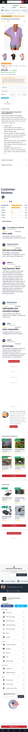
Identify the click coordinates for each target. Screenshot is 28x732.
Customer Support (11, 644)
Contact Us (14, 426)
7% (26, 210)
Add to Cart (15, 726)
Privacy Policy (9, 680)
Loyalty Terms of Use (11, 688)
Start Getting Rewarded (13, 598)
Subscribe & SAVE (21, 574)
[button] (6, 68)
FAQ (20, 590)
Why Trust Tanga (10, 617)
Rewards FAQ (9, 661)
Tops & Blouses (10, 13)
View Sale (14, 475)
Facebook (8, 606)
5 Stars (3, 208)
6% (26, 217)
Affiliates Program (11, 672)
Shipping (8, 648)
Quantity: (3, 94)
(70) (7, 21)
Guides (8, 637)
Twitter (22, 606)
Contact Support (12, 590)
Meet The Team (10, 621)
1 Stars (3, 217)
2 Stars (3, 215)
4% (26, 215)
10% (26, 212)
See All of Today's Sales (14, 533)
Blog (7, 633)
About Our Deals (10, 629)
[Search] (22, 2)
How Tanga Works (11, 625)
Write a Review (6, 221)
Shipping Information (6, 165)
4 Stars (3, 210)
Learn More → (10, 599)
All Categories (6, 10)
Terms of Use (9, 684)
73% (26, 208)
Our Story (8, 612)
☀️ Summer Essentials (15, 10)
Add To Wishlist (5, 98)
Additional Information (7, 160)
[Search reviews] (3, 197)
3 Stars (3, 212)
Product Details (5, 109)
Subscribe (21, 696)
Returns (8, 653)
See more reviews (14, 361)
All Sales (3, 13)
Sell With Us (9, 668)
